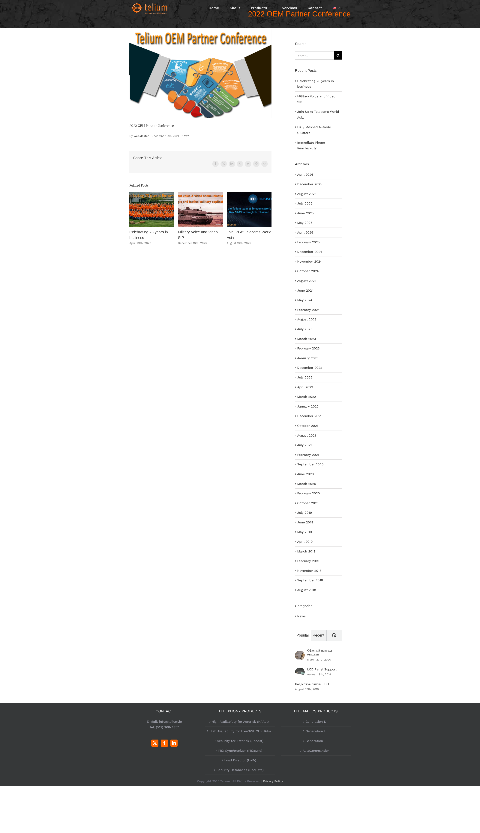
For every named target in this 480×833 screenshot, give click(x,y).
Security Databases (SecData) (240, 770)
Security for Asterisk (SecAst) (240, 741)
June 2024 (305, 290)
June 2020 (305, 474)
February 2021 (308, 455)
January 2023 (308, 358)
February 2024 (308, 310)
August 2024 (306, 281)
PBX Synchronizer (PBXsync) (240, 750)
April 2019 (305, 541)
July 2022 (304, 377)
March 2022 (306, 397)
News (185, 136)
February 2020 (308, 493)
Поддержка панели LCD (312, 684)
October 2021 (307, 426)
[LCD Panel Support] (300, 670)
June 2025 (305, 213)
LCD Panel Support (322, 669)
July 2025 (304, 203)
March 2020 (306, 484)
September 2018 (310, 580)
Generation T (316, 741)
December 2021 (309, 416)
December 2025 (309, 184)
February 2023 (308, 348)
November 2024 (309, 261)
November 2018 (309, 571)
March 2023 (306, 339)
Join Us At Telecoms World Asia (249, 209)
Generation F (316, 731)
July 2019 (304, 512)
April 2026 (305, 174)
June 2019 (305, 522)
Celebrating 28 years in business (151, 209)
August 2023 (306, 319)
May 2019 (304, 532)
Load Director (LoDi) (240, 760)
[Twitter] (154, 743)
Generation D (315, 721)
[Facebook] (164, 743)
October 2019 (307, 503)
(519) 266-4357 (167, 727)
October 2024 (308, 271)
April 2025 (305, 232)
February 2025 (308, 242)
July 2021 (304, 445)
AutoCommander (316, 750)
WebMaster (141, 136)
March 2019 (306, 551)
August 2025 (306, 194)
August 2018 (306, 590)
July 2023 (304, 329)
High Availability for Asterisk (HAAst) (240, 721)
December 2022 (309, 367)
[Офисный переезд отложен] (300, 653)
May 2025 (304, 223)
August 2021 (306, 435)
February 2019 (308, 561)
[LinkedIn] (174, 743)
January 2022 (308, 406)
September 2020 (310, 464)
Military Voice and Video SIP (200, 209)
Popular (302, 635)
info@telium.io (170, 721)
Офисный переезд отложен (319, 652)
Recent (318, 635)
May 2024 (304, 300)
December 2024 (309, 252)
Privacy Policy (273, 781)
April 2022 (305, 387)
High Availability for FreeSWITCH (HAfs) (240, 731)
